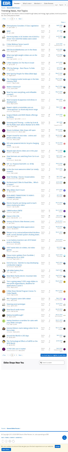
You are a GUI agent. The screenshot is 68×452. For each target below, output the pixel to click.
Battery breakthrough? (15, 315)
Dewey (8, 40)
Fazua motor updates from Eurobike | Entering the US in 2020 (21, 256)
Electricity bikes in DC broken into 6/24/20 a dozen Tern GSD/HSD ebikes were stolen (23, 38)
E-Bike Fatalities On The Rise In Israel (20, 63)
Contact (12, 437)
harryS (60, 64)
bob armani (9, 111)
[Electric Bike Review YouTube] (2, 441)
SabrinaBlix (9, 199)
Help (2, 437)
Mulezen (9, 229)
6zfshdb (60, 131)
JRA (7, 33)
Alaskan (9, 126)
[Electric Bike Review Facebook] (6, 441)
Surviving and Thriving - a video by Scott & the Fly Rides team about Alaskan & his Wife (23, 123)
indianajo (60, 165)
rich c (8, 96)
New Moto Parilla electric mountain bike (22, 276)
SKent (8, 59)
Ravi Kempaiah (10, 119)
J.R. (7, 27)
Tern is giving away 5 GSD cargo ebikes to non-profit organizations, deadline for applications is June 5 (22, 283)
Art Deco (60, 75)
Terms (7, 437)
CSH (61, 271)
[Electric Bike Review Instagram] (9, 441)
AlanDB (8, 295)
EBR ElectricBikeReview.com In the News (22, 50)
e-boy (61, 116)
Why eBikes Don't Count (16, 190)
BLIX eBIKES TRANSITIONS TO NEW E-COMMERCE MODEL (21, 196)
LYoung (8, 88)
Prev (4, 19)
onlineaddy (59, 256)
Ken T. (60, 191)
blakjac (60, 282)
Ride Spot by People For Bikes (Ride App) (22, 74)
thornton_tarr (59, 217)
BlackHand (59, 69)
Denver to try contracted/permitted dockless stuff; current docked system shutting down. (23, 233)
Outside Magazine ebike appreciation (20, 227)
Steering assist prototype (16, 304)
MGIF (9, 31)
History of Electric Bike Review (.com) (20, 221)
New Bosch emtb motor (16, 309)
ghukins (9, 218)
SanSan (8, 173)
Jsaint (61, 108)
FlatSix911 (59, 51)
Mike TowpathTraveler (58, 124)
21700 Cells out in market (16, 349)
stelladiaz (60, 152)
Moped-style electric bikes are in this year (22, 151)
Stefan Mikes (59, 183)
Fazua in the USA (13, 216)
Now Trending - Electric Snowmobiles (21, 177)
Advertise (19, 437)
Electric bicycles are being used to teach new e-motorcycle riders (21, 204)
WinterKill (60, 144)
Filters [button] (62, 22)
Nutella (60, 212)
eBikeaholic (59, 157)
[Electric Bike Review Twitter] (13, 441)
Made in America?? (14, 87)
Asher (60, 27)
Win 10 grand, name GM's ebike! (19, 299)
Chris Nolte (9, 139)
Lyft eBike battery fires (15, 270)
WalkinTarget (59, 321)
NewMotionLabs (11, 46)
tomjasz (60, 329)
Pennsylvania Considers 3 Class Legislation (23, 26)
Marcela (60, 38)
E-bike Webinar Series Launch (18, 44)
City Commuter (58, 300)
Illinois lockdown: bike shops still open (21, 130)
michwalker (9, 332)
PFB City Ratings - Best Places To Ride (21, 68)
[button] (20, 3)
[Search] (65, 5)
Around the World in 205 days (18, 336)
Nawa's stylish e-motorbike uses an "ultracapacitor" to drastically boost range (22, 108)
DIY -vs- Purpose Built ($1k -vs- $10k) (20, 164)
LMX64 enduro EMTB (14, 211)
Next (20, 19)
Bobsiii (8, 236)
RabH (61, 337)
